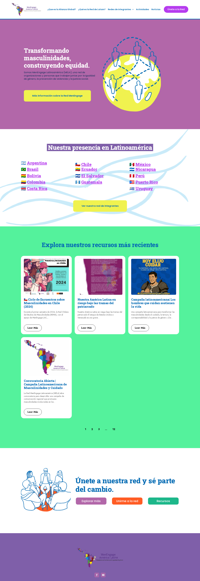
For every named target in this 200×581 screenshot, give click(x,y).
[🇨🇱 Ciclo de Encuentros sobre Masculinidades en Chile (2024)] (46, 277)
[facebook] (96, 575)
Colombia (36, 182)
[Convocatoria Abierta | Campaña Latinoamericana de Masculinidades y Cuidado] (46, 358)
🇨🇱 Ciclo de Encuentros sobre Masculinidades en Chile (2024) (44, 303)
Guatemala (91, 182)
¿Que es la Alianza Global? (61, 9)
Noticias (155, 9)
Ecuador (89, 169)
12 (113, 429)
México (143, 164)
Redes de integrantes (119, 9)
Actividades (142, 9)
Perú (140, 175)
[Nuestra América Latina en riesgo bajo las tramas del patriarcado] (100, 277)
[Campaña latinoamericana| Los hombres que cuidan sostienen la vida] (153, 277)
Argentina (37, 163)
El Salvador (92, 175)
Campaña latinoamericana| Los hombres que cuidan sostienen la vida (153, 303)
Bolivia (34, 175)
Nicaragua (145, 169)
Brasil (32, 169)
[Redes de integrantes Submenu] (133, 9)
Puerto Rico (146, 182)
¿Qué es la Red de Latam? (92, 9)
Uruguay (144, 188)
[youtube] (103, 575)
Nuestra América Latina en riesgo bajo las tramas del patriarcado (97, 303)
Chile (86, 164)
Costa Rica (37, 188)
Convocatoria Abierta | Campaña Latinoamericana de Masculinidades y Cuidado (45, 384)
